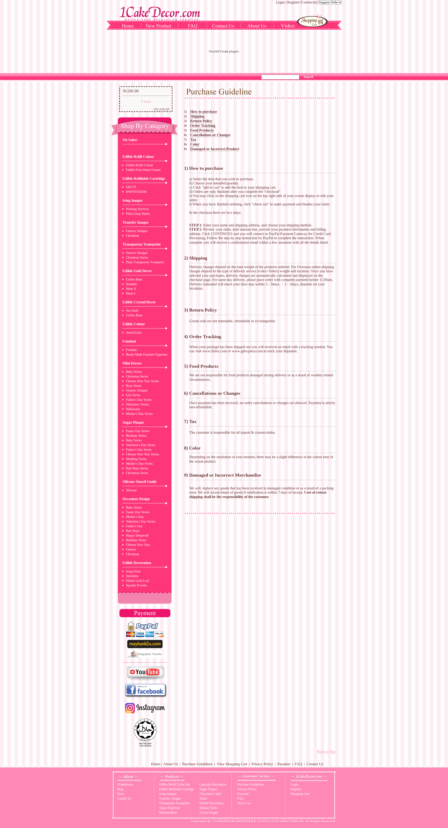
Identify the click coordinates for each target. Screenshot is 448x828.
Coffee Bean (134, 279)
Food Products (202, 130)
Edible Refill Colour (138, 157)
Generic (131, 549)
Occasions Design (136, 499)
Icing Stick (133, 571)
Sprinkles (132, 576)
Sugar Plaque (133, 422)
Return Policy (201, 121)
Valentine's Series (137, 404)
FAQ (298, 764)
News (120, 794)
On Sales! (129, 140)
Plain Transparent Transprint (145, 262)
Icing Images (132, 200)
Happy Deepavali (137, 535)
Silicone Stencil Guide (139, 482)
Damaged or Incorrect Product (214, 149)
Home (155, 764)
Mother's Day (135, 517)
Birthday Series (136, 435)
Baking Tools (208, 808)
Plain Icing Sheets (138, 213)
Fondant (129, 341)
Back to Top (326, 752)
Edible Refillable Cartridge (143, 178)
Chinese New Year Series (142, 381)
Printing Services (137, 209)
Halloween (133, 409)
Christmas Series (137, 257)
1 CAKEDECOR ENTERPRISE (233, 821)
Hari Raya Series (137, 468)
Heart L (131, 293)
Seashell (131, 284)
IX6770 (131, 187)
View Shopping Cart (232, 764)
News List (244, 803)
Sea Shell (132, 310)
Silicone (131, 490)
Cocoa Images (209, 812)
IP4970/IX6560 (136, 192)
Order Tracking (202, 126)
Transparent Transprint (141, 244)
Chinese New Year (138, 545)
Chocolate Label (210, 794)
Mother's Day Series (139, 414)
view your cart (161, 109)
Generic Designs (136, 231)
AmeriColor (134, 332)
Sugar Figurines (169, 808)
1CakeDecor (125, 784)
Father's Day (134, 526)
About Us (170, 764)
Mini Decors (132, 363)
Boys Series (133, 386)
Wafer (203, 798)
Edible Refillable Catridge (176, 789)
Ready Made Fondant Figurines (146, 354)
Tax (193, 140)
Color (194, 144)
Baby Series (134, 372)
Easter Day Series (137, 431)
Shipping (197, 116)
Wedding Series (136, 459)
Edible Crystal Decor (139, 302)
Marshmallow (168, 812)
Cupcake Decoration (213, 784)
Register (293, 2)
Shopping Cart (300, 794)
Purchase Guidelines (197, 764)
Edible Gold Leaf (137, 580)
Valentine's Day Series (140, 445)
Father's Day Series (138, 400)
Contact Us (315, 764)
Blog (120, 789)
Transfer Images (135, 222)
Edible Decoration (136, 563)
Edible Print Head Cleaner (143, 170)
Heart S (131, 289)
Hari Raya (132, 531)
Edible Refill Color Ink (174, 784)
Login (280, 2)
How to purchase (203, 112)
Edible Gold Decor (137, 271)
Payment (283, 764)
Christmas (132, 235)
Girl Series (133, 395)
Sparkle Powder (136, 585)
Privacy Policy (262, 764)
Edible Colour (133, 324)
